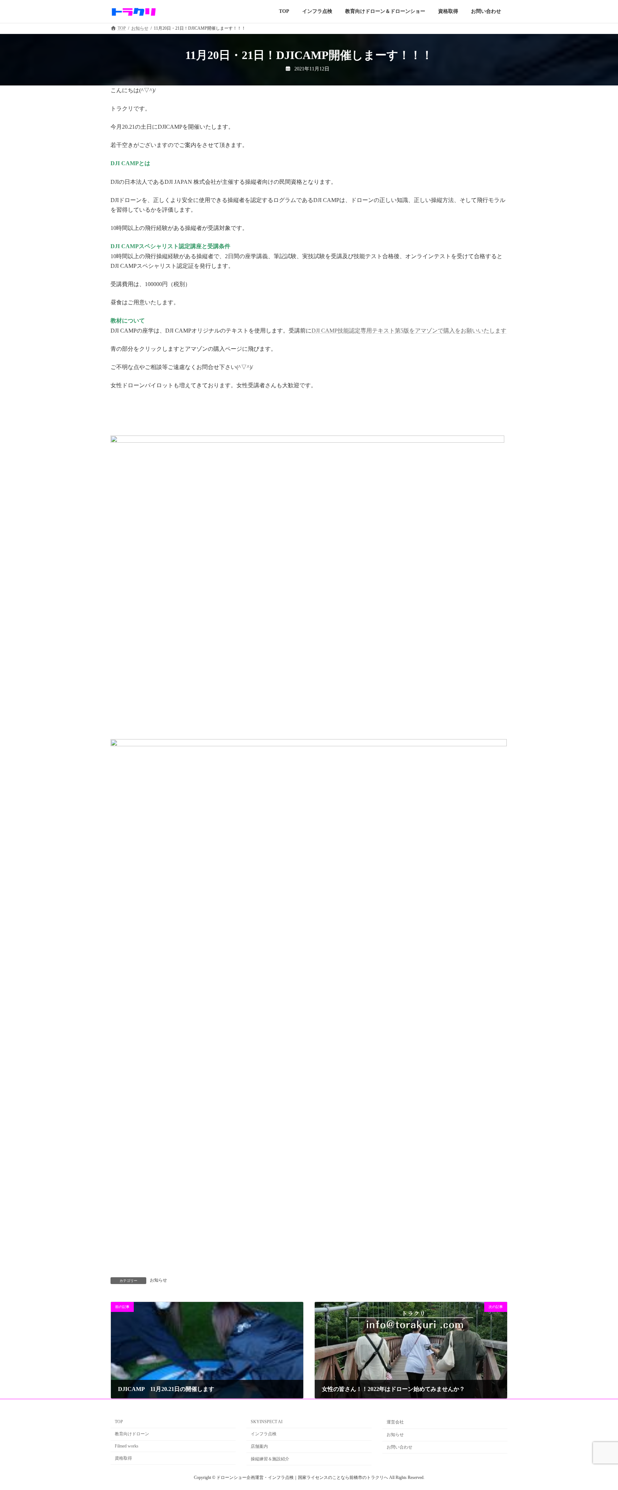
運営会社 (395, 1422)
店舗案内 (259, 1446)
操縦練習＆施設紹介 (270, 1458)
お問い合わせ (399, 1447)
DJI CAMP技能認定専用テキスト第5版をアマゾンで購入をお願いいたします (409, 331)
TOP (119, 1421)
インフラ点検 (263, 1433)
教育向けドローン (132, 1433)
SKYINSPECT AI (267, 1421)
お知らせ (158, 1280)
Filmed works (126, 1446)
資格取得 (123, 1458)
